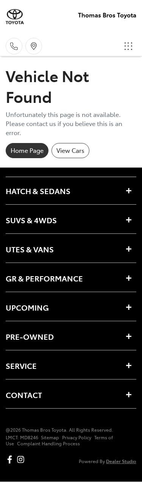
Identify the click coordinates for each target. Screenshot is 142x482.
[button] (128, 46)
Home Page (27, 150)
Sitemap (50, 437)
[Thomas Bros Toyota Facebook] (11, 459)
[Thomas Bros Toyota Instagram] (22, 459)
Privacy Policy (76, 437)
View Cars (70, 150)
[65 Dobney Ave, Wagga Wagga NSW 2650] (33, 46)
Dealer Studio (121, 461)
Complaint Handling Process (48, 443)
